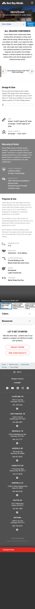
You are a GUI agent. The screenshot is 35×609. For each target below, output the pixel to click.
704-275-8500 (17, 474)
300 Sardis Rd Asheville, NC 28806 (17, 452)
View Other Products (17, 353)
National (17, 517)
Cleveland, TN (17, 396)
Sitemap (17, 383)
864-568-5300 (17, 491)
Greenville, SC (17, 483)
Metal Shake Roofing (16, 280)
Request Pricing (30, 24)
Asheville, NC (17, 448)
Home (4, 364)
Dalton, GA (17, 500)
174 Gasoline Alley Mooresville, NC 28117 (17, 470)
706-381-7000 (17, 509)
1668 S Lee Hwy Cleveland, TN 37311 (17, 522)
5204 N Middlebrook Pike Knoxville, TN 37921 (17, 435)
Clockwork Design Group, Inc (19, 541)
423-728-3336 (17, 405)
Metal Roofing (13, 364)
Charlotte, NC (18, 466)
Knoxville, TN (17, 431)
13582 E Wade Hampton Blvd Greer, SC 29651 (17, 487)
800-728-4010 (17, 526)
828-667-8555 (17, 457)
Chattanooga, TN (17, 414)
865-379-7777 (17, 439)
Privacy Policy (17, 379)
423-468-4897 (17, 422)
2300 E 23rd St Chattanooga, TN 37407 (17, 418)
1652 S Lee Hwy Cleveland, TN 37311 (17, 401)
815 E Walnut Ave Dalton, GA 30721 (17, 504)
